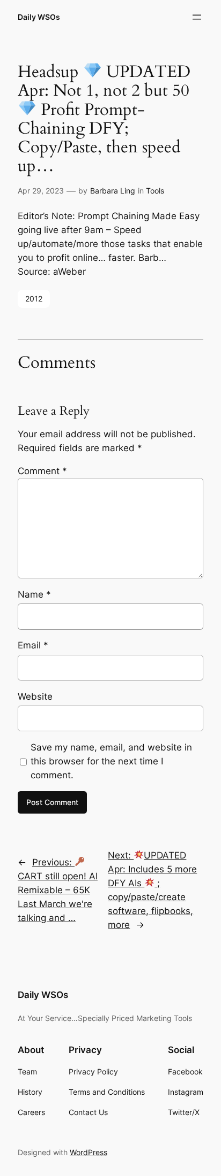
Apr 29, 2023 (41, 190)
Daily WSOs (39, 16)
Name (34, 594)
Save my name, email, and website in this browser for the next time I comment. (111, 761)
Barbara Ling (112, 190)
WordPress (88, 1152)
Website (35, 696)
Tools (155, 190)
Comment (42, 471)
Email (33, 645)
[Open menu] (196, 17)
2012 (33, 298)
